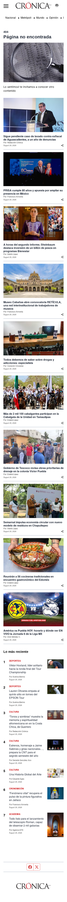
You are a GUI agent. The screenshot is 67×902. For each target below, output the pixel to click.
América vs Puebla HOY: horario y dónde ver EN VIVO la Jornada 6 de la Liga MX (33, 632)
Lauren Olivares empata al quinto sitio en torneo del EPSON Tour (24, 694)
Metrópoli (26, 17)
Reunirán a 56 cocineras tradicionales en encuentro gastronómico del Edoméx (28, 578)
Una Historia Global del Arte (25, 774)
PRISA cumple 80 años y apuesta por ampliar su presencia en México (33, 192)
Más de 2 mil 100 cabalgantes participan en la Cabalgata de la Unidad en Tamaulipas (31, 415)
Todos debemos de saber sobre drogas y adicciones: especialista (28, 361)
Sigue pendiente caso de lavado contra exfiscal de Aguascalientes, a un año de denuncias (32, 138)
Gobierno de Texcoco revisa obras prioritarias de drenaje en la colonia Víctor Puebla (33, 469)
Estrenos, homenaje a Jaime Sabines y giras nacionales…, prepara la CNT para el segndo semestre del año (26, 750)
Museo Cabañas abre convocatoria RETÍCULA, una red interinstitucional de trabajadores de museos (32, 305)
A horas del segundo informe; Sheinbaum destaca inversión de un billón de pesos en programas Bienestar (29, 248)
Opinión (53, 17)
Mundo (40, 17)
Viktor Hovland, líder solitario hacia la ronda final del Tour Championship (25, 668)
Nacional (10, 17)
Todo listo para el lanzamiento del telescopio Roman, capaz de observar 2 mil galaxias (26, 822)
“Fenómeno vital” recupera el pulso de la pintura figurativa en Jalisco (25, 796)
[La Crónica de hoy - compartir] (62, 145)
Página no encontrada (27, 36)
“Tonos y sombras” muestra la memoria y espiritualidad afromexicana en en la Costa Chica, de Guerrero (26, 722)
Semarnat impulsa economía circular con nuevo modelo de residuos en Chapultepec (32, 524)
